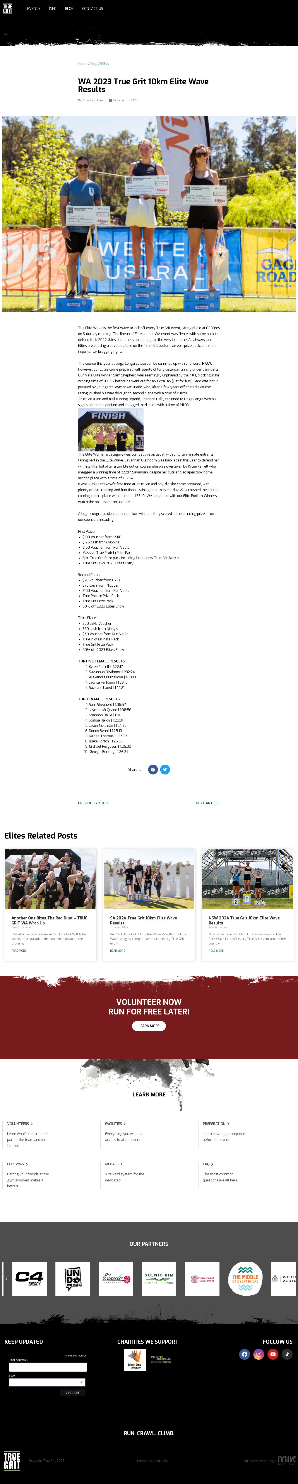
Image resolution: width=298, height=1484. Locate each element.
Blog (69, 8)
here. (126, 502)
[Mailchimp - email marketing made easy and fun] (34, 1406)
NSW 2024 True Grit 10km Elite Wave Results (244, 921)
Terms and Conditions (152, 1461)
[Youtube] (272, 1354)
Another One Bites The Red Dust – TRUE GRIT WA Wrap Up (49, 921)
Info (53, 8)
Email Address (18, 1360)
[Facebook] (244, 1354)
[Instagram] (258, 1354)
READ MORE (19, 951)
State (12, 1375)
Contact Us (92, 8)
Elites (104, 63)
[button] (153, 769)
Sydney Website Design (259, 1461)
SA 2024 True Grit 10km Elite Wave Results (143, 921)
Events (33, 8)
